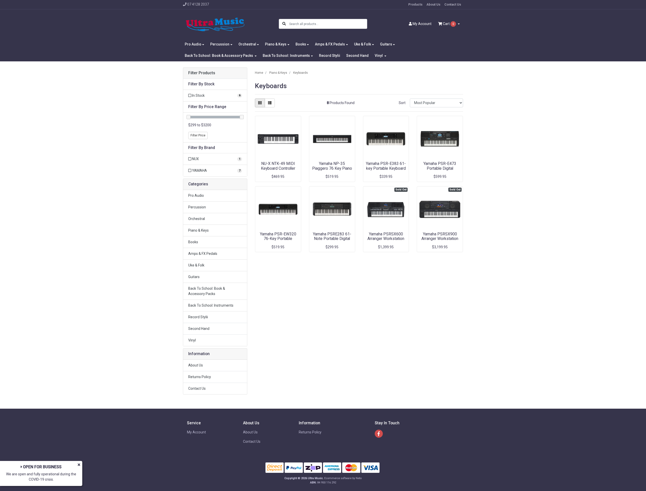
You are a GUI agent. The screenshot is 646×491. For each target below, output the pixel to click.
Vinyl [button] (379, 56)
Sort (402, 103)
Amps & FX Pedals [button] (330, 44)
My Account (196, 432)
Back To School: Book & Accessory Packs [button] (219, 56)
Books (193, 242)
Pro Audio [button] (193, 44)
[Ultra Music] (215, 24)
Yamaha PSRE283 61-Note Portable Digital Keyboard (332, 239)
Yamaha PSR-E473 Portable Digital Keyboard (439, 168)
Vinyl (192, 340)
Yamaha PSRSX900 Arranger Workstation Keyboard (439, 239)
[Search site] (284, 23)
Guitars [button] (386, 44)
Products (415, 4)
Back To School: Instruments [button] (286, 56)
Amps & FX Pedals (202, 254)
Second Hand (357, 56)
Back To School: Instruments (210, 305)
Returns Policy (199, 377)
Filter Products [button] (201, 73)
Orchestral (196, 219)
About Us (433, 4)
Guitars (194, 277)
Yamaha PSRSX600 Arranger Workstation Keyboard (385, 239)
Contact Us (452, 4)
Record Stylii (329, 56)
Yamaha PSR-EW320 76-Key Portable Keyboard (278, 239)
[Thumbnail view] (260, 103)
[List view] (270, 103)
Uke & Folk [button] (362, 44)
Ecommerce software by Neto (343, 478)
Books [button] (300, 44)
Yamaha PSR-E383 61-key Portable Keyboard (386, 166)
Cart (448, 24)
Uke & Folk (196, 265)
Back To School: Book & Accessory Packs (206, 291)
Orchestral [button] (247, 44)
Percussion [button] (219, 44)
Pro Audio (196, 195)
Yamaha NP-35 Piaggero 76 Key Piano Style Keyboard (332, 168)
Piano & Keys (198, 230)
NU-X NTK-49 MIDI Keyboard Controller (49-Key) (278, 168)
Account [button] (422, 24)
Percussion (197, 207)
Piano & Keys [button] (275, 44)
